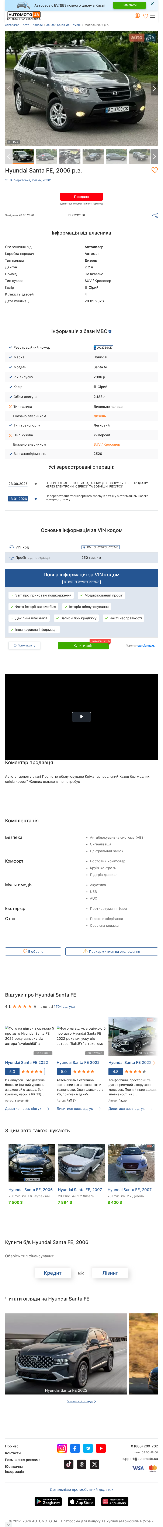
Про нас (11, 1446)
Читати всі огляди (80, 1401)
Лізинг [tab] (110, 1273)
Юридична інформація (14, 1469)
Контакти (13, 1453)
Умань (77, 24)
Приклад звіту (26, 645)
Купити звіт (91, 645)
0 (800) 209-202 (144, 1446)
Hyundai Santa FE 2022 (26, 1062)
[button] (154, 15)
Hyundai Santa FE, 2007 (80, 1189)
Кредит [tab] (53, 1273)
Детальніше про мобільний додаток (81, 1489)
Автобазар (12, 24)
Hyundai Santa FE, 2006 (30, 1189)
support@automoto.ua (140, 1459)
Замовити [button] (129, 5)
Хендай (38, 24)
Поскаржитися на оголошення (114, 951)
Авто (26, 24)
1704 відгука (64, 1006)
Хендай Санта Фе (58, 24)
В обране (35, 951)
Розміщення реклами (23, 1460)
